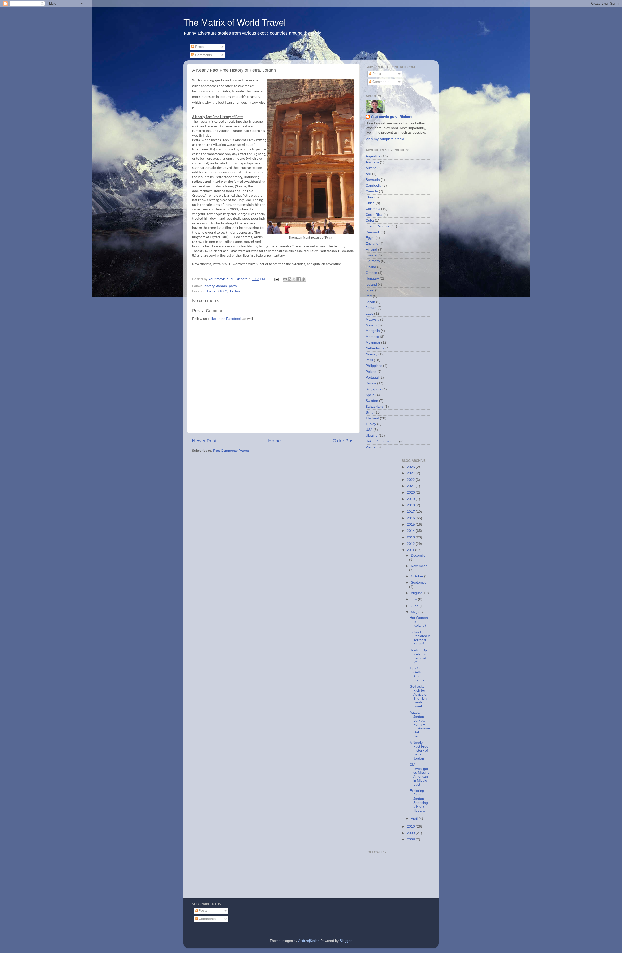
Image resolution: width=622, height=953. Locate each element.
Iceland (371, 284)
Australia (372, 162)
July (414, 599)
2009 (411, 833)
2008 (411, 839)
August (417, 593)
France (371, 255)
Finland (371, 249)
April (415, 818)
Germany (373, 261)
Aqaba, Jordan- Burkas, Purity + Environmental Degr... (420, 724)
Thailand (372, 418)
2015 (411, 524)
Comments (203, 55)
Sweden (372, 401)
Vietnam (372, 447)
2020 (411, 492)
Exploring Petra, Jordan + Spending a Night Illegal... (419, 800)
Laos (369, 313)
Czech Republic (378, 226)
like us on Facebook (226, 319)
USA (369, 430)
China (370, 203)
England (372, 243)
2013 (411, 537)
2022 (411, 480)
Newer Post (204, 440)
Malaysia (372, 319)
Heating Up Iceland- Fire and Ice (418, 656)
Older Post (344, 440)
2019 (411, 499)
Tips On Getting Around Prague (417, 674)
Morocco (372, 336)
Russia (371, 383)
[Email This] (285, 279)
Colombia (373, 209)
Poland (371, 371)
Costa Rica (374, 215)
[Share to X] (294, 279)
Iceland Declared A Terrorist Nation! (420, 638)
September (419, 582)
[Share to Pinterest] (303, 279)
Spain (370, 395)
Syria (369, 412)
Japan (370, 302)
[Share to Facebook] (298, 279)
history (209, 286)
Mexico (371, 325)
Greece (371, 273)
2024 (411, 473)
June (415, 606)
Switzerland (374, 406)
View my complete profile (385, 139)
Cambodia (373, 185)
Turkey (371, 424)
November (419, 566)
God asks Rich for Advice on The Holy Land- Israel (419, 696)
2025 (411, 467)
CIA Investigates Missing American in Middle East (420, 774)
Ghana (371, 267)
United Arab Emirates (382, 441)
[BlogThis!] (289, 279)
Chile (369, 197)
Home (274, 440)
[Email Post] (276, 279)
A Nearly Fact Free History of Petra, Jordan (419, 750)
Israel (370, 290)
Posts (199, 47)
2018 (411, 505)
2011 (411, 550)
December (419, 555)
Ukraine (372, 435)
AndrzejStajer (308, 941)
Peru (369, 360)
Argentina (373, 156)
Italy (369, 296)
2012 (411, 544)
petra (233, 286)
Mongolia (373, 331)
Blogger (345, 941)
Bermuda (373, 180)
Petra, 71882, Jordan (223, 291)
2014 (411, 531)
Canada (372, 191)
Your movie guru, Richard (392, 117)
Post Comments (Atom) (231, 450)
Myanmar (373, 342)
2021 (411, 486)
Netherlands (375, 348)
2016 (411, 518)
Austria (371, 168)
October (417, 576)
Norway (371, 354)
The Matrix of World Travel (234, 22)
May (414, 612)
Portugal (372, 377)
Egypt (370, 238)
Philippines (374, 366)
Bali (368, 174)
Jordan (221, 286)
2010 (411, 826)
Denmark (373, 232)
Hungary (372, 278)
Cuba (370, 220)
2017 (411, 511)
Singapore (373, 389)
